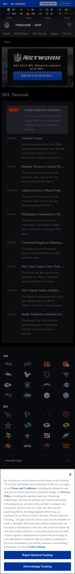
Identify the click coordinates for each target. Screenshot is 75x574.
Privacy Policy (32, 492)
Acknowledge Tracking (37, 566)
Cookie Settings (40, 546)
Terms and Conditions (31, 484)
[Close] (70, 470)
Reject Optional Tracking (37, 555)
